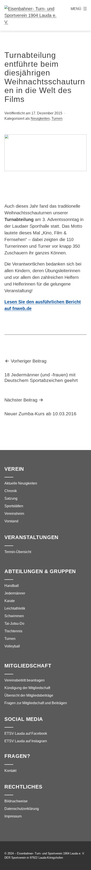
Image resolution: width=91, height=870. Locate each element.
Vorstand (11, 521)
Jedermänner (14, 593)
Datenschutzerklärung (21, 809)
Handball (11, 586)
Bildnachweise (16, 801)
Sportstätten (13, 506)
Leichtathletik (14, 608)
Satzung (10, 498)
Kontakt (10, 771)
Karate (9, 601)
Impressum (13, 816)
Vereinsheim (14, 513)
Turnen (57, 118)
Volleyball (12, 646)
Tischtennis (13, 631)
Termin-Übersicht (17, 552)
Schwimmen (14, 616)
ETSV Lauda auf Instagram (25, 741)
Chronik (10, 491)
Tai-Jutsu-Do (14, 623)
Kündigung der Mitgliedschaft (27, 688)
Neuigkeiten (40, 118)
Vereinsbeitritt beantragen (24, 680)
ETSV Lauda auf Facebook (25, 733)
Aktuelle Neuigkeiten (20, 483)
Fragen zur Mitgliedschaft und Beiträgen (35, 703)
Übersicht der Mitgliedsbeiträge (28, 695)
